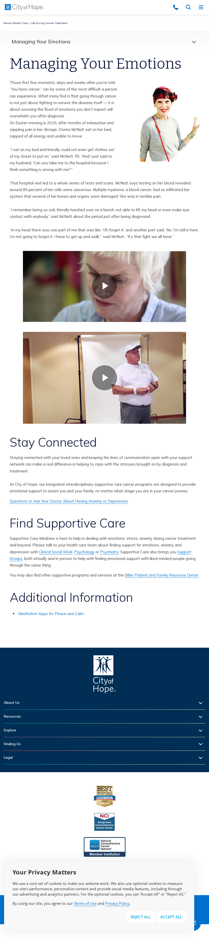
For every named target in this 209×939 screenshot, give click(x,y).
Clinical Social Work (55, 551)
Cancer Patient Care (15, 23)
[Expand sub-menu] (202, 702)
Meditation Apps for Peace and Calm (51, 613)
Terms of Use (85, 903)
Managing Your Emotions (41, 41)
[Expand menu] (193, 41)
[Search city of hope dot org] (190, 7)
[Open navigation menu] (202, 7)
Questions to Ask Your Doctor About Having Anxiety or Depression (69, 501)
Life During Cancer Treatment (49, 23)
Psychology (84, 551)
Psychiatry (109, 551)
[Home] (104, 675)
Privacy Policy (117, 903)
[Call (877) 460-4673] (177, 7)
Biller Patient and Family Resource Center (162, 575)
